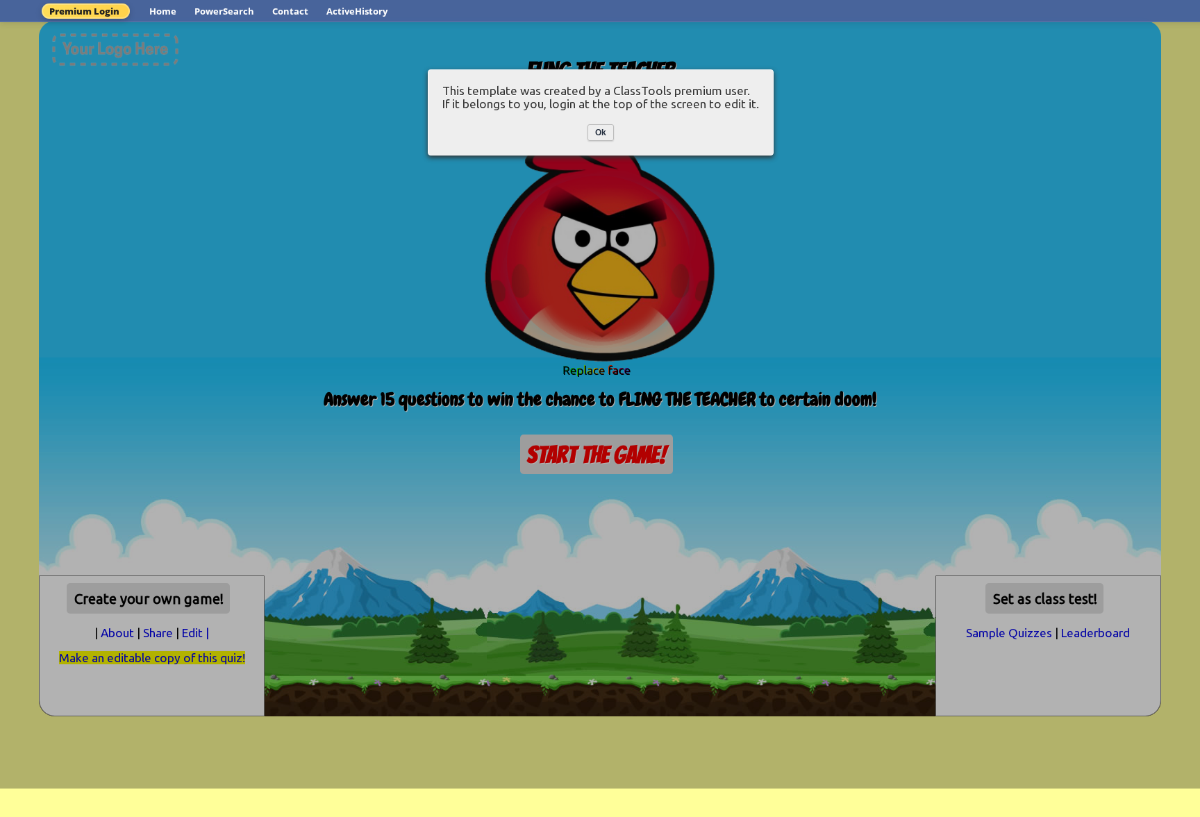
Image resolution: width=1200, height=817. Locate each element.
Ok (600, 132)
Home (162, 11)
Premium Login (84, 11)
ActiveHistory (357, 11)
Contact (290, 11)
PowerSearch (224, 11)
